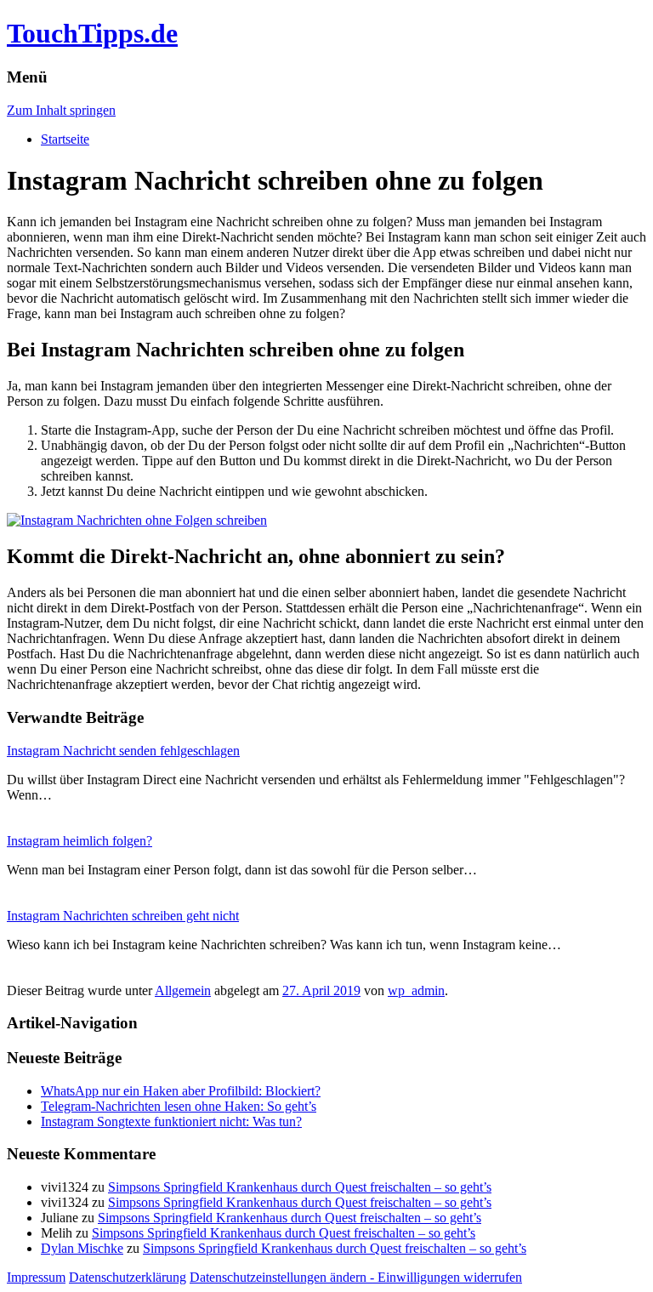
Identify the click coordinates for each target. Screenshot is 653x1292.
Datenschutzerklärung (127, 1277)
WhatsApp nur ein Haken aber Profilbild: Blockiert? (181, 1091)
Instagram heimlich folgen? (79, 841)
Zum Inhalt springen (61, 110)
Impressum (36, 1277)
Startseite (65, 139)
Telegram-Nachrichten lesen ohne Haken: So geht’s (178, 1106)
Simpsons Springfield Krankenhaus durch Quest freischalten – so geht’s (299, 1187)
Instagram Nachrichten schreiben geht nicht (123, 915)
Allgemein (183, 990)
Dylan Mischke (82, 1248)
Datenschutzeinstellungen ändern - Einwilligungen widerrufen (356, 1277)
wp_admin (416, 990)
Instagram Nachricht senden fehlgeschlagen (123, 750)
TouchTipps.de (92, 33)
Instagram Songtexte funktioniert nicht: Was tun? (171, 1121)
